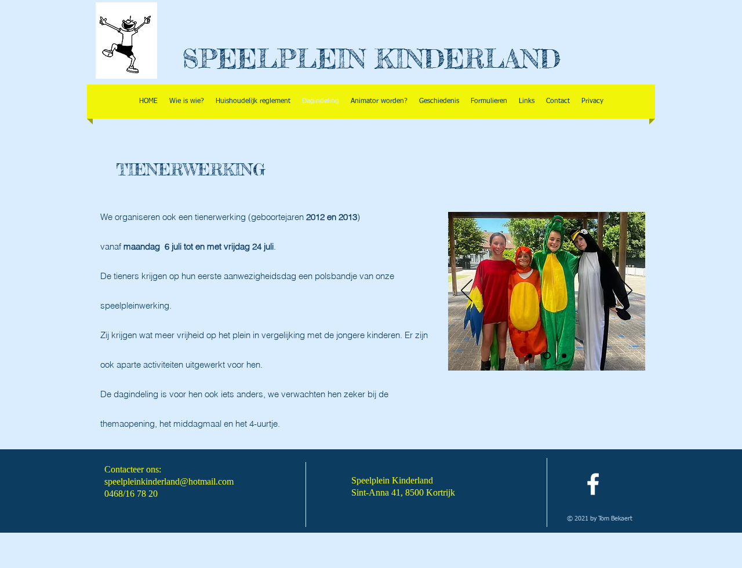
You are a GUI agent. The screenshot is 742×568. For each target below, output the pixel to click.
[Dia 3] (564, 355)
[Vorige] (466, 291)
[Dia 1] (530, 355)
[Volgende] (626, 291)
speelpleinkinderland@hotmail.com (169, 481)
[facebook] (593, 484)
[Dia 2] (547, 356)
